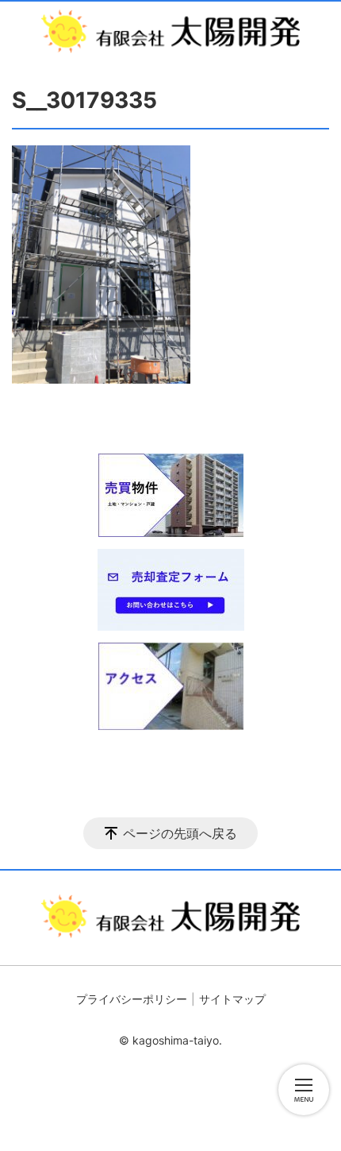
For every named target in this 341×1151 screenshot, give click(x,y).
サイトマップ (232, 999)
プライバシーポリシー (131, 999)
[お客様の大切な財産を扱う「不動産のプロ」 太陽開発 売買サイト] (170, 31)
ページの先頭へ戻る (180, 833)
